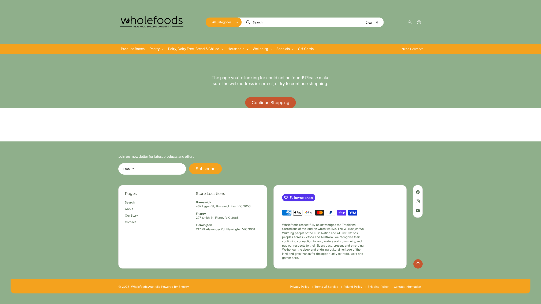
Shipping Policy (378, 286)
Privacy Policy (299, 286)
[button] (224, 22)
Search (130, 202)
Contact (130, 222)
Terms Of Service (326, 286)
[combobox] (312, 22)
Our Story (131, 215)
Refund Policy (352, 286)
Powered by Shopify (175, 286)
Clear (369, 22)
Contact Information (407, 286)
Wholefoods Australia (145, 286)
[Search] (248, 22)
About (129, 209)
